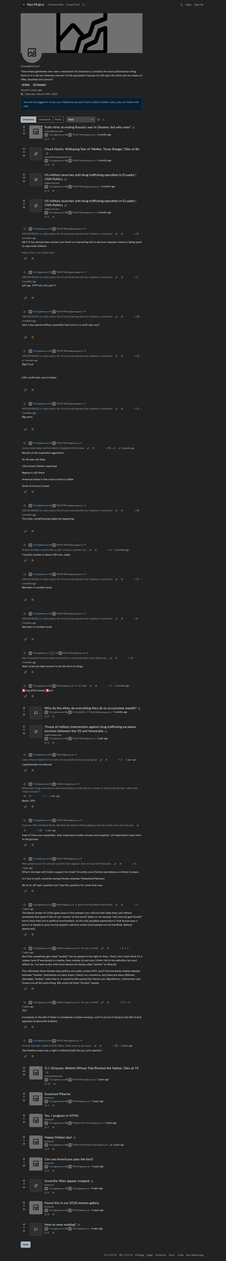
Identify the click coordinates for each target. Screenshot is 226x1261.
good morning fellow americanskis (95, 905)
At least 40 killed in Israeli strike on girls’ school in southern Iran (54, 550)
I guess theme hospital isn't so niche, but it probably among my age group (59, 760)
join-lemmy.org (194, 1255)
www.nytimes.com (53, 1076)
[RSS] (103, 119)
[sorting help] (98, 119)
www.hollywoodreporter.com (58, 157)
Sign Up (198, 4)
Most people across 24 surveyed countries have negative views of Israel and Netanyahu (66, 864)
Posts (58, 119)
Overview (28, 119)
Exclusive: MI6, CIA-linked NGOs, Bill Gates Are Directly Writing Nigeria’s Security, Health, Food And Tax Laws (78, 825)
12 (49, 1084)
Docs (172, 1255)
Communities (55, 4)
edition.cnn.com (52, 183)
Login (188, 4)
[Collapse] (24, 229)
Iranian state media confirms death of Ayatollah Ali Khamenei (53, 448)
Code (180, 1255)
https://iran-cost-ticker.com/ (38, 252)
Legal (150, 1255)
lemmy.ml (49, 1098)
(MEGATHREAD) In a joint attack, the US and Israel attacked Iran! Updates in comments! (67, 234)
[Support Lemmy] (83, 4)
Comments (44, 119)
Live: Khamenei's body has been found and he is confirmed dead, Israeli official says (64, 658)
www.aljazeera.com (54, 131)
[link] (53, 139)
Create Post (73, 4)
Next (25, 1244)
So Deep (82, 686)
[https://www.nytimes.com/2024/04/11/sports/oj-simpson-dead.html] (36, 1073)
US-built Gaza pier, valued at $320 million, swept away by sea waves (56, 1046)
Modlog (139, 1255)
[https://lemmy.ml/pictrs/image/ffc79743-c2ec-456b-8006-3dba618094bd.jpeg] (36, 1185)
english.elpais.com (53, 735)
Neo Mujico (35, 4)
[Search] (181, 4)
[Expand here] (36, 1098)
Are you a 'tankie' (89, 948)
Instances (160, 1255)
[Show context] (116, 234)
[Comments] (36, 713)
